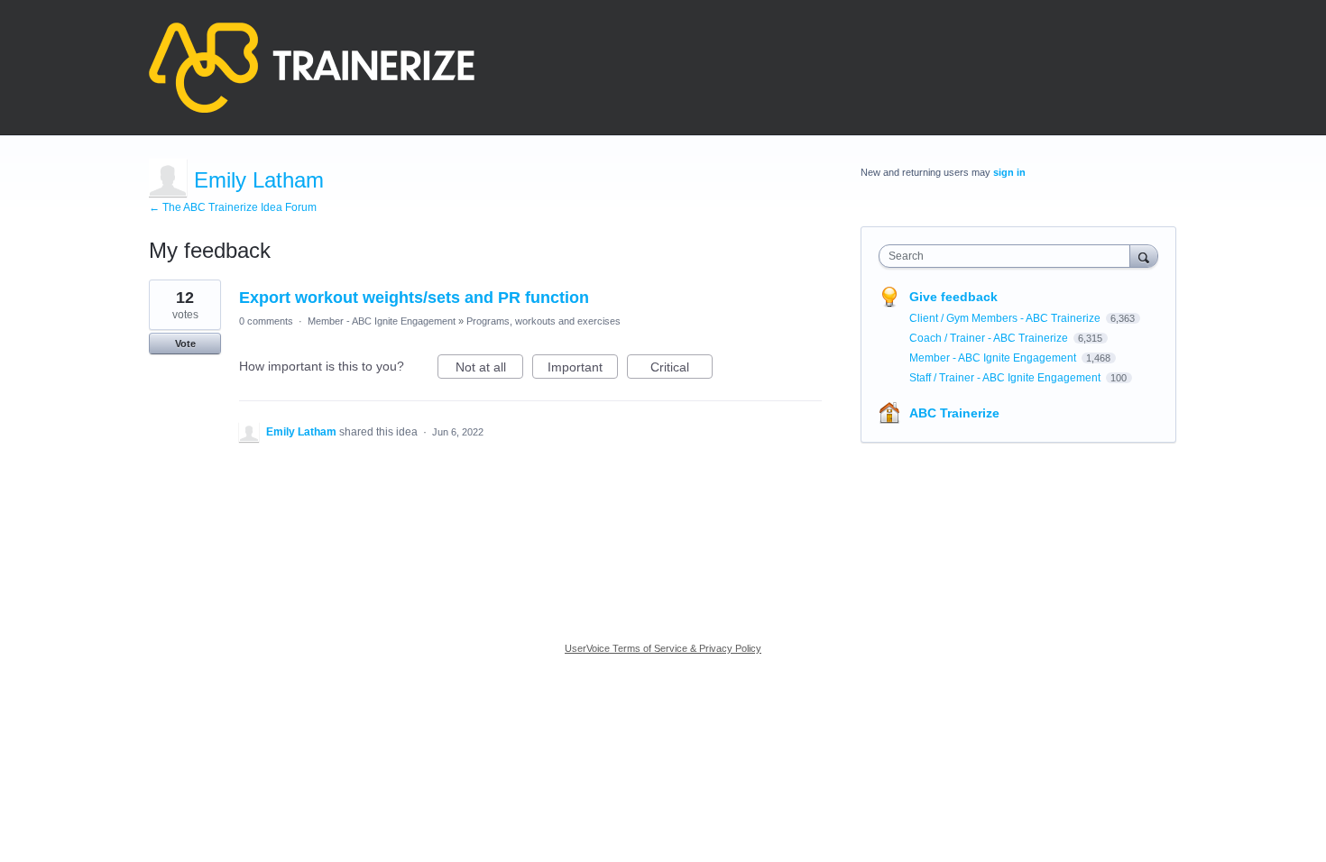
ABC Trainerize (954, 413)
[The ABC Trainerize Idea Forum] (311, 68)
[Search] (1143, 255)
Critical (681, 369)
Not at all (489, 369)
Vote (185, 343)
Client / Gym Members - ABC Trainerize (1006, 318)
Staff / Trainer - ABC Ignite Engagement (1006, 377)
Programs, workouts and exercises (543, 321)
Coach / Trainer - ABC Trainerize (990, 338)
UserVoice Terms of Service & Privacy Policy (663, 648)
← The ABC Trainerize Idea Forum (233, 207)
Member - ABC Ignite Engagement (382, 321)
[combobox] (1009, 256)
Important (583, 369)
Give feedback (953, 296)
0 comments (266, 321)
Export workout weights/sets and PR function (414, 298)
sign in (1009, 172)
